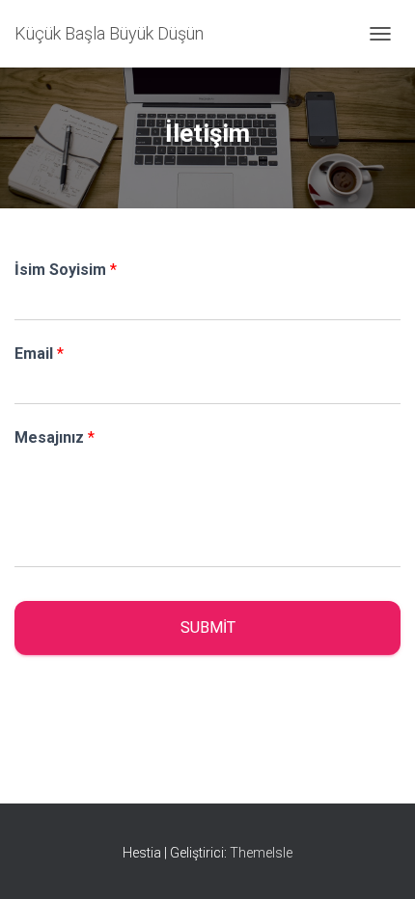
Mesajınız (54, 437)
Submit (207, 627)
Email (39, 353)
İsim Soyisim (65, 269)
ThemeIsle (261, 852)
